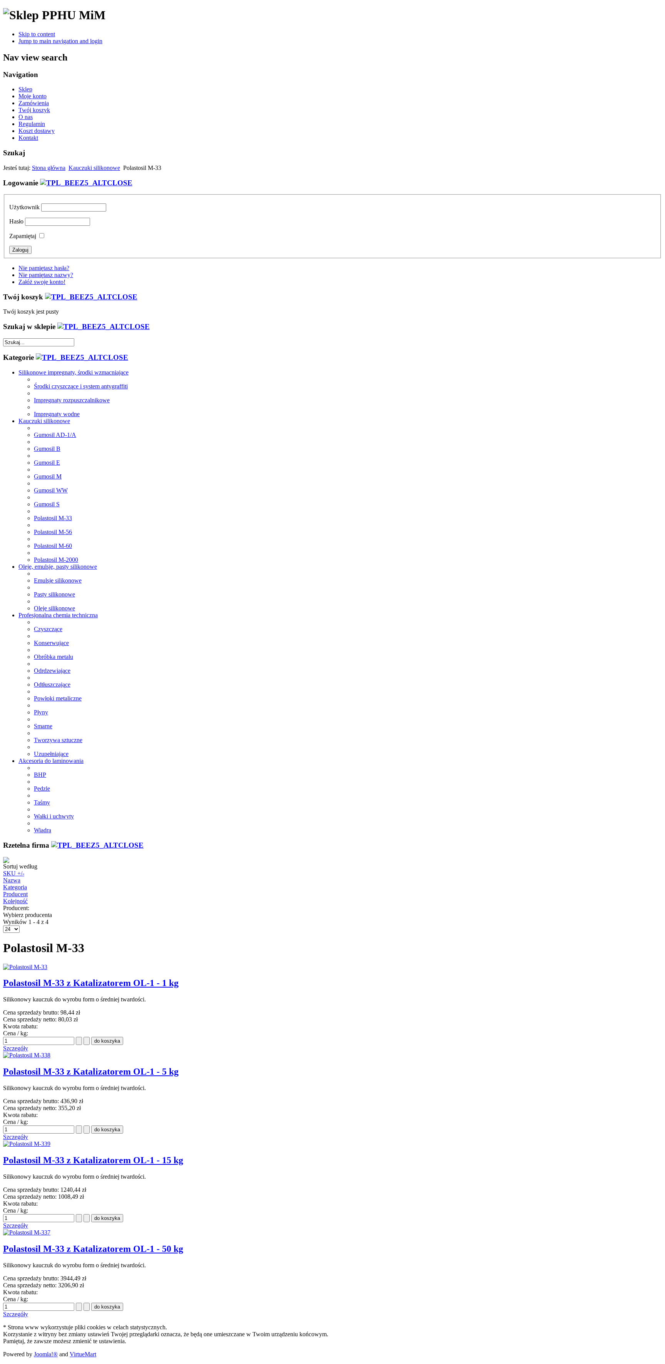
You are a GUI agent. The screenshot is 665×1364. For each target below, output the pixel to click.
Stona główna (48, 168)
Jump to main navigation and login (60, 41)
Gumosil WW (51, 490)
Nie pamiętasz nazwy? (45, 275)
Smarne (43, 726)
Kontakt (28, 137)
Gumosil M (48, 476)
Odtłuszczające (52, 684)
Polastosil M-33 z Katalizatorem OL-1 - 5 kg (91, 1072)
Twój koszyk (34, 110)
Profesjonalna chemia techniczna (58, 615)
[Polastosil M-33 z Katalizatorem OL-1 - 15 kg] (26, 1144)
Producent (15, 894)
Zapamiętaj (22, 236)
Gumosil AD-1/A (55, 435)
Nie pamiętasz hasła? (43, 268)
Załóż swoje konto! (41, 282)
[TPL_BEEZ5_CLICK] (86, 183)
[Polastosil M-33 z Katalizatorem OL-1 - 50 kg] (26, 1232)
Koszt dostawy (36, 131)
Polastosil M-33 (53, 518)
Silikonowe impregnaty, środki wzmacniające (73, 372)
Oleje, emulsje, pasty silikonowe (57, 566)
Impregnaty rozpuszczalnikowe (72, 400)
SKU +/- (13, 873)
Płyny (41, 712)
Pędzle (42, 788)
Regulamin (31, 124)
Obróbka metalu (53, 656)
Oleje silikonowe (54, 608)
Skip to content (36, 34)
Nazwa (11, 880)
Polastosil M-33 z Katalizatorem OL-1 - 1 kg (91, 983)
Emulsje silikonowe (58, 580)
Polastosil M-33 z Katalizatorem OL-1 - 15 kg (93, 1160)
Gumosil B (47, 448)
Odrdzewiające (52, 670)
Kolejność (15, 901)
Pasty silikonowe (54, 594)
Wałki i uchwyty (54, 816)
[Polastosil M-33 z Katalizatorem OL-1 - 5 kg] (26, 1055)
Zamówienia (33, 103)
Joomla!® (46, 1354)
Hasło (16, 221)
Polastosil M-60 (53, 546)
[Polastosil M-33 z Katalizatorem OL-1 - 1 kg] (25, 967)
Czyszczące (48, 629)
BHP (40, 774)
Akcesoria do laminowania (51, 761)
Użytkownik (24, 207)
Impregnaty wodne (57, 414)
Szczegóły (15, 1048)
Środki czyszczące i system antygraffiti (81, 386)
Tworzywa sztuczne (58, 740)
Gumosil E (47, 462)
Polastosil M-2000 (56, 559)
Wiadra (42, 830)
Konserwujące (51, 643)
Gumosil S (47, 504)
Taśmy (42, 802)
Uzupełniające (51, 754)
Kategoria (15, 887)
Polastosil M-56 (53, 532)
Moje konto (32, 96)
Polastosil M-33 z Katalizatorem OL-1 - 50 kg (93, 1249)
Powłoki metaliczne (58, 698)
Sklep (25, 89)
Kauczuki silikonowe (94, 168)
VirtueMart (83, 1354)
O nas (25, 117)
